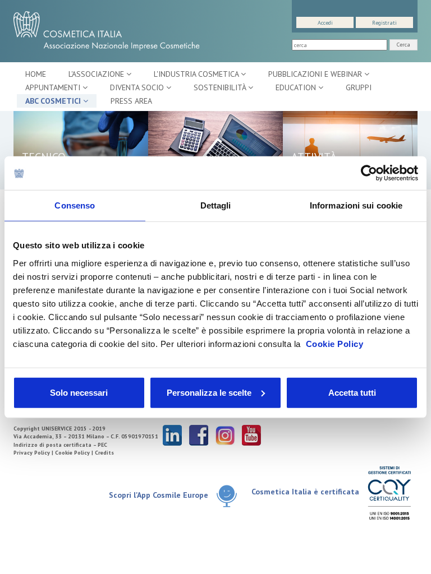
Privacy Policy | (34, 452)
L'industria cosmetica (197, 74)
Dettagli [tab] (215, 205)
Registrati (384, 22)
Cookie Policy (335, 343)
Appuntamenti (53, 87)
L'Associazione (97, 74)
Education (297, 87)
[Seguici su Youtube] (251, 434)
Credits (104, 452)
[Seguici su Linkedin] (172, 434)
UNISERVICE (57, 428)
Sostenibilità (221, 87)
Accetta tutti (352, 392)
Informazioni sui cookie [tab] (356, 205)
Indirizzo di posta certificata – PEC (60, 444)
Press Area (131, 101)
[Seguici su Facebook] (198, 434)
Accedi (325, 22)
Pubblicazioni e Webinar (316, 74)
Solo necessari (79, 392)
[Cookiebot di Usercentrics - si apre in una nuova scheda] (369, 173)
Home (35, 74)
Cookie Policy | (75, 452)
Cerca (403, 44)
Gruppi (359, 87)
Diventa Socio (138, 87)
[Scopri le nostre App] (227, 495)
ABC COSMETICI (54, 101)
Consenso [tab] (74, 205)
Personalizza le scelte (209, 392)
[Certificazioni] (389, 492)
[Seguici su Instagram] (225, 434)
